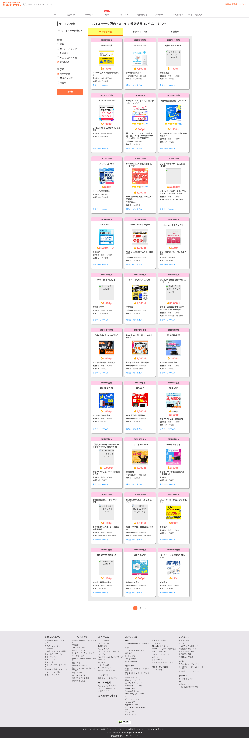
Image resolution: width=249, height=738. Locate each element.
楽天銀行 (128, 653)
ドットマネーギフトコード (162, 662)
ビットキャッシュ (132, 699)
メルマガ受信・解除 (187, 651)
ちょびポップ (103, 648)
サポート (183, 676)
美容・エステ (77, 672)
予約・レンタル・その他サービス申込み (84, 669)
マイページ (184, 637)
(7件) (146, 186)
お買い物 (71, 15)
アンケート (160, 15)
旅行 (107, 15)
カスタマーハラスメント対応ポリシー (152, 729)
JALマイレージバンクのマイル (164, 648)
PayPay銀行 (130, 656)
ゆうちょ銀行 (130, 658)
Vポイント (156, 657)
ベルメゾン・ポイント (161, 654)
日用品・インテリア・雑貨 (55, 651)
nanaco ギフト (131, 702)
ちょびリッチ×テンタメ (107, 688)
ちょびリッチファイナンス (189, 671)
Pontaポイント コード (134, 685)
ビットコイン (130, 714)
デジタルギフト (131, 677)
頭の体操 (101, 662)
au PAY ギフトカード (133, 683)
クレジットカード (79, 650)
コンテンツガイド (186, 679)
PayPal (128, 647)
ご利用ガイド (103, 691)
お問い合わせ (184, 684)
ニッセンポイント (132, 711)
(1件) (146, 123)
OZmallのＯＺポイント (161, 646)
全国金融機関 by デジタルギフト (137, 644)
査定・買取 (76, 662)
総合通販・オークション (54, 640)
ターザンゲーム (104, 654)
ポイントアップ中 (52, 674)
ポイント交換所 (195, 15)
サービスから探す (80, 637)
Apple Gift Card (131, 704)
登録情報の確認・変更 (187, 648)
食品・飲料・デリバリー (54, 654)
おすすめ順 (107, 31)
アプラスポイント (159, 669)
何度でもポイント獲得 (80, 678)
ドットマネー (157, 659)
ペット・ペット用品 (53, 672)
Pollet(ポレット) (131, 688)
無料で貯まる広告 (79, 680)
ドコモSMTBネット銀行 (134, 650)
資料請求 (75, 644)
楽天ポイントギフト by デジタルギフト (137, 674)
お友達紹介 (178, 15)
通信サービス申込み (101, 85)
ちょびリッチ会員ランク (188, 646)
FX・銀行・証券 (78, 655)
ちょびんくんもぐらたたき (108, 651)
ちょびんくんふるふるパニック (110, 657)
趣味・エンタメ (51, 659)
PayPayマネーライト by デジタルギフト (137, 669)
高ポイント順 (141, 31)
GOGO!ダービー (104, 667)
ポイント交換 (131, 637)
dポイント (156, 643)
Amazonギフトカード (133, 691)
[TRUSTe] (124, 722)
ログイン (242, 4)
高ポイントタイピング (107, 670)
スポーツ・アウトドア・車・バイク (57, 666)
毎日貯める (142, 15)
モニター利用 (104, 682)
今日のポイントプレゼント (189, 664)
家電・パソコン (51, 656)
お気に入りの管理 (186, 657)
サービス (89, 15)
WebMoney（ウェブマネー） (136, 693)
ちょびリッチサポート (118, 729)
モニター (124, 15)
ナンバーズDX (103, 665)
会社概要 (131, 729)
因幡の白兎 (102, 646)
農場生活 (101, 659)
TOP (53, 15)
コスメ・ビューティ (53, 646)
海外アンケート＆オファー (108, 678)
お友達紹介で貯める (108, 695)
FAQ (180, 681)
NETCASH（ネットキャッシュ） (136, 708)
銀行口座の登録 (185, 654)
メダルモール (103, 643)
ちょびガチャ (103, 640)
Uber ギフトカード (132, 680)
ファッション (50, 648)
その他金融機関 (131, 661)
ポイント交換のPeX (160, 651)
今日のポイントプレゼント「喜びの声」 (191, 667)
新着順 (176, 31)
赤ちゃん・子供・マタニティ (56, 669)
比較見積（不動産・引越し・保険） (84, 659)
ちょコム (128, 696)
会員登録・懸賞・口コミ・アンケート (84, 641)
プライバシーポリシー (91, 729)
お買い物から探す (53, 637)
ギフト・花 (49, 662)
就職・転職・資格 (79, 647)
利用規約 (104, 729)
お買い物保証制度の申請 (188, 687)
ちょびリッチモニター (107, 685)
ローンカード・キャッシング (83, 653)
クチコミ (182, 643)
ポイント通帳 (184, 640)
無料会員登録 (231, 4)
